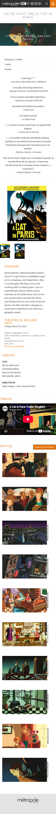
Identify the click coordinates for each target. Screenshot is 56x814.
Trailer (7, 64)
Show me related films (14, 346)
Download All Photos (44, 447)
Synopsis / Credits (13, 59)
